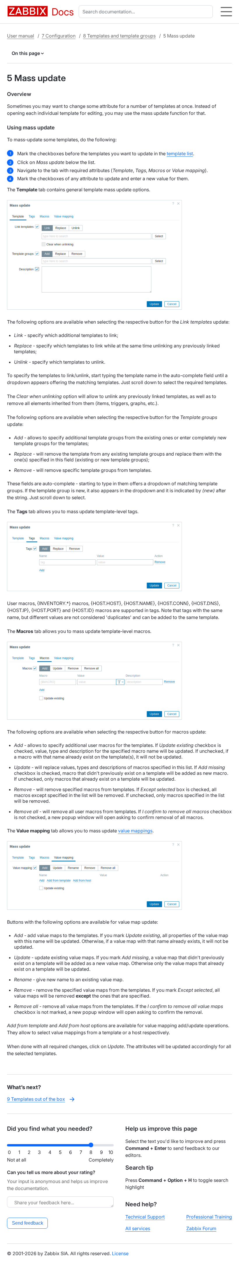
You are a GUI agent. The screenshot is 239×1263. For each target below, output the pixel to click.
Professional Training (209, 1217)
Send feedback (27, 1223)
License (120, 1253)
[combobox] (147, 11)
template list (180, 153)
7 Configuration (58, 36)
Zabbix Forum (201, 1228)
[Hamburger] (226, 11)
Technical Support (145, 1217)
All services (137, 1228)
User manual (20, 36)
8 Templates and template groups (119, 36)
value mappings (135, 831)
